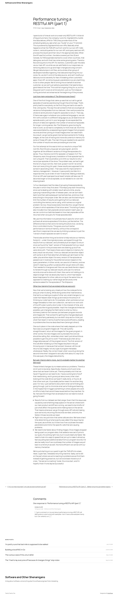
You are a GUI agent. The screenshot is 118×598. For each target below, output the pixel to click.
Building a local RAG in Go (15, 550)
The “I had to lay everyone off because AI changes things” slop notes (32, 560)
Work (53, 28)
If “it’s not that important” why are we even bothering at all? (27, 487)
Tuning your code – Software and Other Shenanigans (48, 509)
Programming (48, 28)
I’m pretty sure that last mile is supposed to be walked (26, 544)
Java (43, 28)
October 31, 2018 (39, 507)
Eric (39, 28)
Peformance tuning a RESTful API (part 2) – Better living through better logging (84, 487)
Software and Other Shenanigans (18, 3)
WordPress (110, 593)
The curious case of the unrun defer (19, 555)
